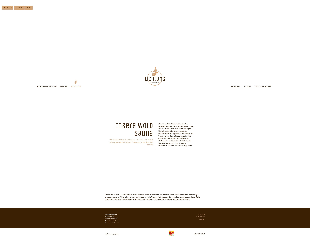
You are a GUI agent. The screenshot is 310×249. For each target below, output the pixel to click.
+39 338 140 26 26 (111, 220)
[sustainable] (140, 235)
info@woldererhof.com (112, 222)
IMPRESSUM (201, 214)
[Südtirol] (151, 235)
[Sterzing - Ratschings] (162, 235)
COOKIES (202, 219)
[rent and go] (160, 240)
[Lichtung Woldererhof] (155, 76)
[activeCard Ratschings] (149, 240)
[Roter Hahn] (171, 235)
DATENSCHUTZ (200, 217)
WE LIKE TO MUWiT (199, 234)
